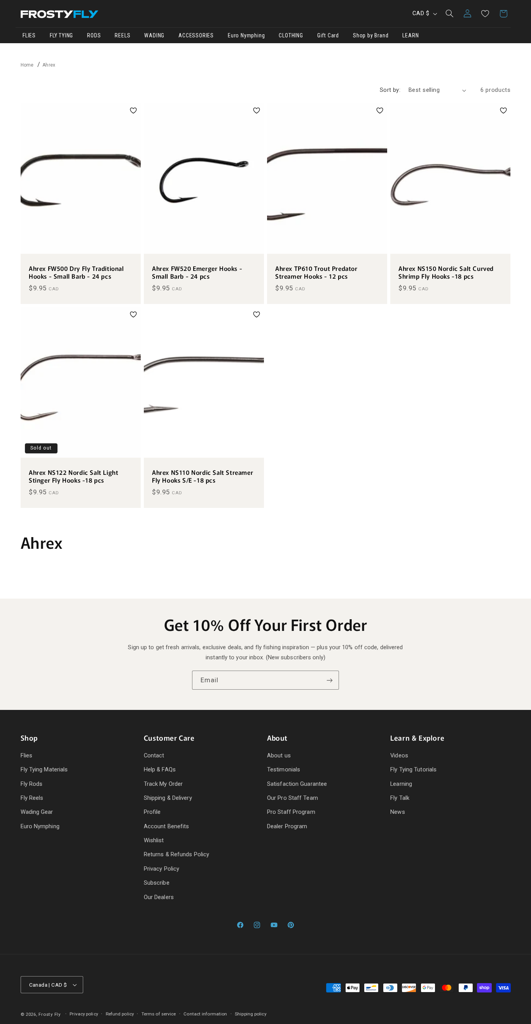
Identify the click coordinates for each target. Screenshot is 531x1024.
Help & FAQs (160, 769)
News (397, 811)
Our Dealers (159, 897)
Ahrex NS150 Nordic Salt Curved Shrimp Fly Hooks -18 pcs (446, 273)
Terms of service (158, 1014)
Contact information (205, 1014)
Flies (27, 755)
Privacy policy (84, 1014)
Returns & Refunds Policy (176, 854)
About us (279, 755)
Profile (152, 811)
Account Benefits (166, 826)
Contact (154, 755)
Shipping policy (250, 1014)
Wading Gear (37, 811)
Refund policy (120, 1014)
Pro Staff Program (291, 811)
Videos (399, 755)
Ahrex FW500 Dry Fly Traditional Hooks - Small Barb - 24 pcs (76, 273)
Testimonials (283, 769)
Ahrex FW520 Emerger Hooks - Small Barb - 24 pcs (197, 273)
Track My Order (163, 783)
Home (27, 65)
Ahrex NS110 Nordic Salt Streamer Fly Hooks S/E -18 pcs (202, 477)
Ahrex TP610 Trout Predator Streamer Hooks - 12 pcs (316, 273)
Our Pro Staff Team (292, 797)
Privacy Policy (161, 868)
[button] (449, 14)
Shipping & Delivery (168, 797)
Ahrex (49, 65)
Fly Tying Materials (44, 769)
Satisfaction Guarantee (297, 783)
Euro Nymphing (40, 826)
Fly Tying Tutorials (413, 769)
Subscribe (156, 882)
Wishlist (154, 840)
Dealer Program (287, 826)
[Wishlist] (485, 14)
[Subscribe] (330, 680)
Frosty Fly (49, 1014)
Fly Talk (399, 797)
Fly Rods (32, 783)
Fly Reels (32, 797)
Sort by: (390, 89)
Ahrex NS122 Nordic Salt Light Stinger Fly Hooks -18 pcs (73, 477)
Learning (401, 783)
